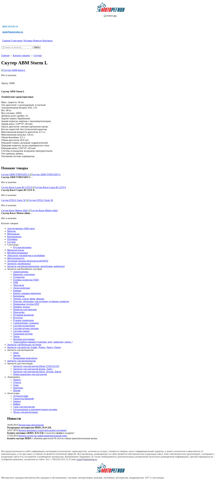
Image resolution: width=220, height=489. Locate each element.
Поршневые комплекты (25, 358)
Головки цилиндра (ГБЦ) (26, 279)
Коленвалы (19, 296)
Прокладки (19, 312)
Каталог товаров (21, 55)
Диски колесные (21, 288)
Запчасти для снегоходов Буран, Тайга (33, 369)
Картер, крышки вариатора (27, 293)
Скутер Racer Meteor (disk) (14, 210)
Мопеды (11, 231)
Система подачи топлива (26, 328)
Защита (17, 379)
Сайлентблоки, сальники (26, 323)
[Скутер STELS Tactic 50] (39, 200)
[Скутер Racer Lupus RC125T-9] (49, 187)
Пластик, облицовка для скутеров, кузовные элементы (41, 301)
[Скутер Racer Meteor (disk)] (43, 210)
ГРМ (15, 282)
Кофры (16, 404)
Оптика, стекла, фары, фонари (28, 298)
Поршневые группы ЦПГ (26, 304)
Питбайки (12, 239)
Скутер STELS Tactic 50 (13, 200)
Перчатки (18, 388)
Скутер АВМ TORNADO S (15, 174)
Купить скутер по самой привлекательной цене (43, 435)
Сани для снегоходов (24, 406)
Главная (6, 40)
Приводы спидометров (25, 309)
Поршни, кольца (21, 306)
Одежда (17, 382)
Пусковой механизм (23, 315)
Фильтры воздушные (24, 339)
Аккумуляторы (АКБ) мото (21, 228)
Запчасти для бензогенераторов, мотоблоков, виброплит (36, 266)
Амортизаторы (20, 271)
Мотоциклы (13, 234)
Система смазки (21, 331)
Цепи (16, 352)
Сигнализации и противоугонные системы (35, 409)
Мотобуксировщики (17, 252)
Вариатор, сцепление (24, 274)
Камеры (17, 290)
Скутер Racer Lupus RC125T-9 (16, 187)
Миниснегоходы (15, 250)
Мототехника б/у (16, 258)
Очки (16, 385)
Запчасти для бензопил (19, 263)
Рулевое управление (23, 320)
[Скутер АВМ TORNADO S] (45, 174)
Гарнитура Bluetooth (23, 398)
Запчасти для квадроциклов (21, 361)
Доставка (27, 40)
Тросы (16, 336)
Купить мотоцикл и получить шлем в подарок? (43, 430)
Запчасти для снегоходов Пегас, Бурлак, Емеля (37, 371)
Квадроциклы (14, 236)
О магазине (16, 40)
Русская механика (22, 247)
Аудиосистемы (20, 396)
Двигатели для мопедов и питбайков (26, 255)
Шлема (16, 390)
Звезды (16, 355)
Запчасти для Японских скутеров (24, 344)
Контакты (48, 40)
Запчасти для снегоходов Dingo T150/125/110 (36, 366)
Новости (37, 40)
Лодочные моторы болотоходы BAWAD (27, 261)
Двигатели (18, 285)
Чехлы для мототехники (25, 412)
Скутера (37, 55)
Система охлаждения (24, 325)
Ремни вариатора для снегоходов (30, 374)
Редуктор (18, 317)
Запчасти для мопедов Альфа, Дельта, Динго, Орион (34, 347)
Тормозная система (23, 334)
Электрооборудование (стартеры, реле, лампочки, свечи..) (42, 342)
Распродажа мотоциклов (31, 425)
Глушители (19, 277)
